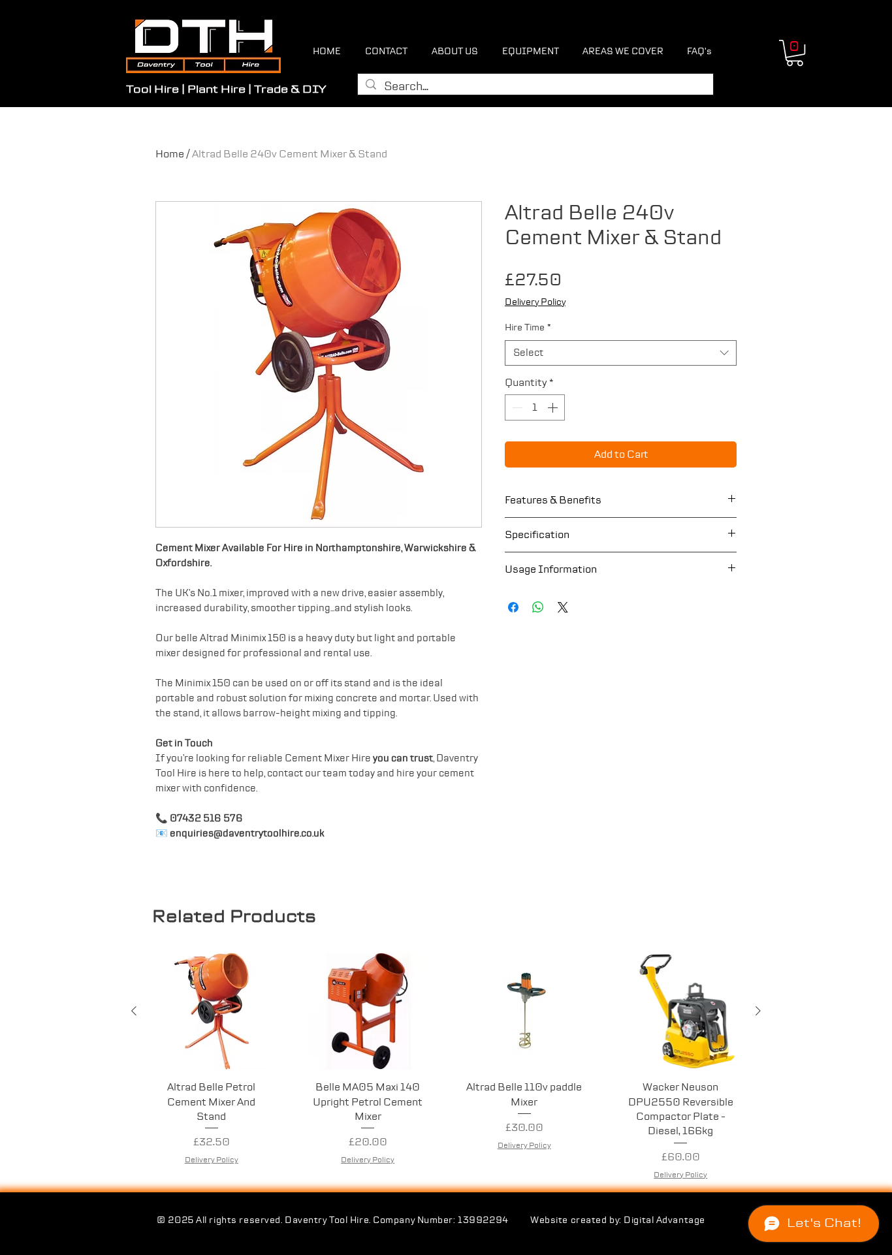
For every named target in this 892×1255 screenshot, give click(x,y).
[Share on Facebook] (513, 607)
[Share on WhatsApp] (538, 607)
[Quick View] (211, 1011)
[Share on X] (563, 607)
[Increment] (554, 407)
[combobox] (621, 353)
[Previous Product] (134, 1011)
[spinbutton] (535, 407)
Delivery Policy (535, 302)
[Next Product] (758, 1011)
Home (169, 154)
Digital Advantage (664, 1220)
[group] (446, 1067)
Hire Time (528, 327)
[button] (794, 53)
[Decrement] (516, 407)
